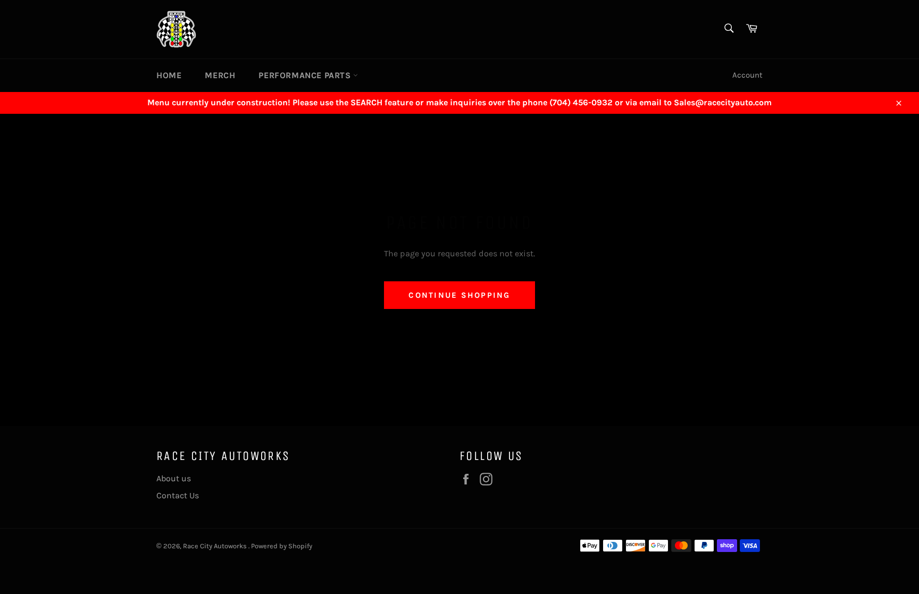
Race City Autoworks (215, 546)
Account (747, 75)
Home (168, 75)
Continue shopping (459, 295)
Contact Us (177, 495)
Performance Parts (305, 75)
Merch (220, 75)
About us (173, 478)
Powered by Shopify (281, 546)
